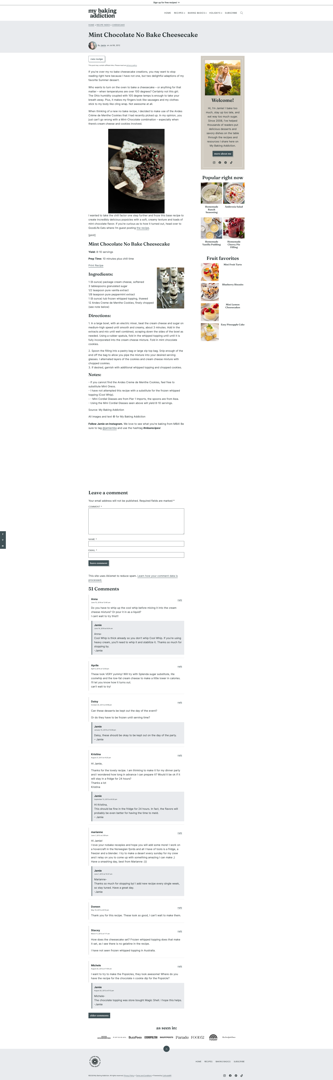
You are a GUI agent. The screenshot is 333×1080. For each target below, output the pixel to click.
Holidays (214, 13)
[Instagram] (214, 162)
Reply (180, 600)
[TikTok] (231, 162)
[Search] (242, 13)
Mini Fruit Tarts (233, 264)
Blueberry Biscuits (232, 284)
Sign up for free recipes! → (166, 2)
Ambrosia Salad (234, 206)
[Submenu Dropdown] (184, 13)
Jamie (103, 45)
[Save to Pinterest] (3, 540)
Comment (95, 506)
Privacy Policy (129, 1075)
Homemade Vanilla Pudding (211, 243)
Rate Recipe (97, 58)
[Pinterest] (225, 162)
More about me (222, 153)
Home (167, 13)
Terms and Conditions (144, 1075)
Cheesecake (118, 25)
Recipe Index (103, 25)
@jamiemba (110, 428)
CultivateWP (166, 1075)
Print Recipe (95, 265)
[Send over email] (3, 546)
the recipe (143, 227)
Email (92, 550)
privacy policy (132, 65)
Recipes (178, 13)
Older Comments (99, 1015)
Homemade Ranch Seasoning (211, 209)
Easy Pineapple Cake (233, 324)
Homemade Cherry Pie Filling (234, 244)
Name (92, 539)
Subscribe (231, 13)
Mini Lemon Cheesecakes (232, 306)
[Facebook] (220, 162)
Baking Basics (196, 13)
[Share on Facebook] (3, 534)
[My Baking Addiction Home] (102, 13)
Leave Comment (98, 563)
